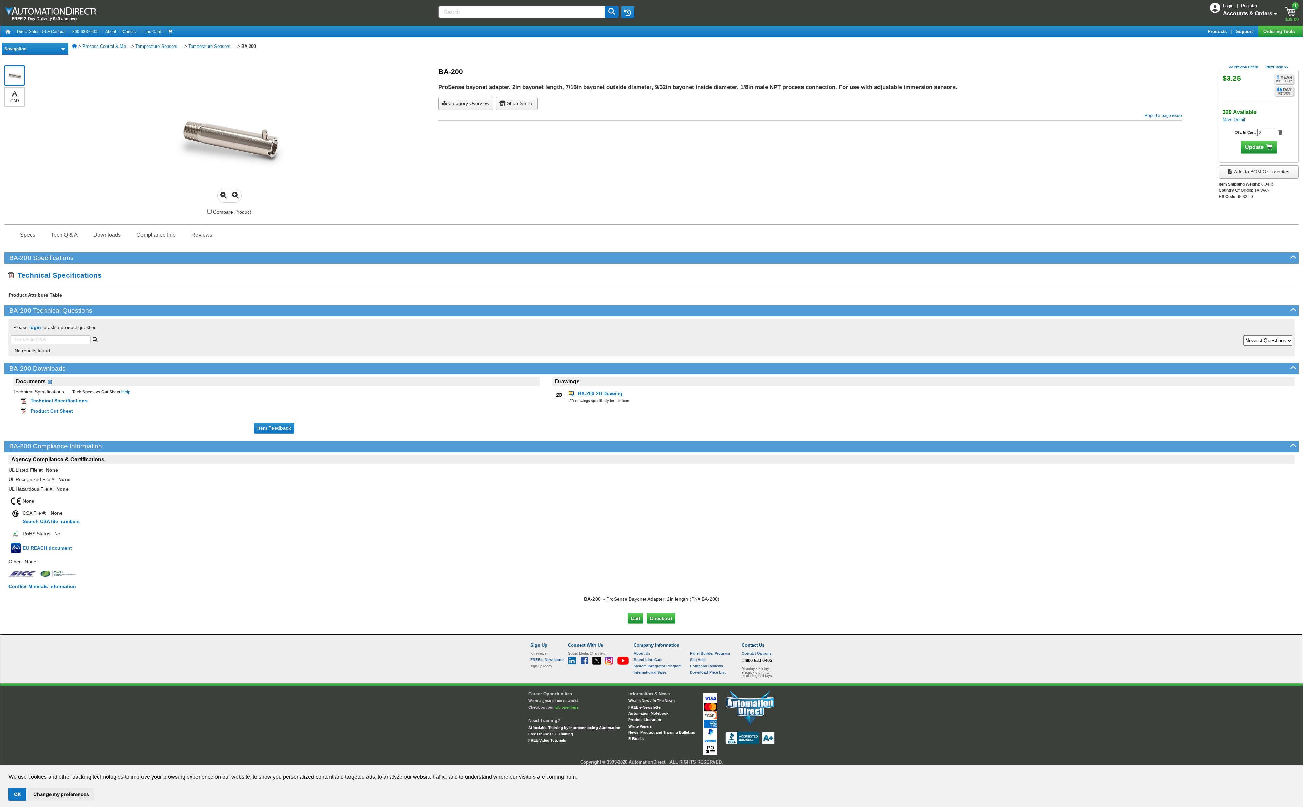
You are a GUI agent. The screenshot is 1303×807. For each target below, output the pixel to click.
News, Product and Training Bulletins (661, 732)
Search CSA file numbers (51, 521)
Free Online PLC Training (550, 734)
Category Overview (468, 103)
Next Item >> (1277, 67)
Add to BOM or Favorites (1261, 172)
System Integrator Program (658, 666)
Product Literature (644, 720)
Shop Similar (520, 103)
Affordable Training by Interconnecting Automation (574, 728)
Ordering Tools (1279, 31)
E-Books (636, 739)
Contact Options (757, 653)
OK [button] (17, 794)
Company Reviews (706, 666)
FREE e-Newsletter (645, 707)
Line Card (152, 31)
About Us (642, 653)
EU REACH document (47, 548)
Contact (129, 31)
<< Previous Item (1243, 67)
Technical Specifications (58, 275)
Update (1254, 147)
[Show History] (627, 12)
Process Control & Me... (106, 46)
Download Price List (708, 672)
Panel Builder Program (710, 653)
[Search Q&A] (95, 339)
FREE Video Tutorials (547, 740)
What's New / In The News (651, 701)
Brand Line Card (648, 660)
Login (1229, 5)
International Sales (650, 672)
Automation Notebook (648, 713)
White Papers (640, 726)
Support (1245, 31)
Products (1218, 31)
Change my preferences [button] (61, 794)
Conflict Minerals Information (42, 586)
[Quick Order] (170, 32)
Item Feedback (274, 428)
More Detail (1234, 119)
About (110, 31)
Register (1249, 5)
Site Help (698, 660)
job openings (567, 707)
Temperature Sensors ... (159, 46)
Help (125, 392)
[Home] (8, 32)
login (35, 327)
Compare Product (231, 212)
